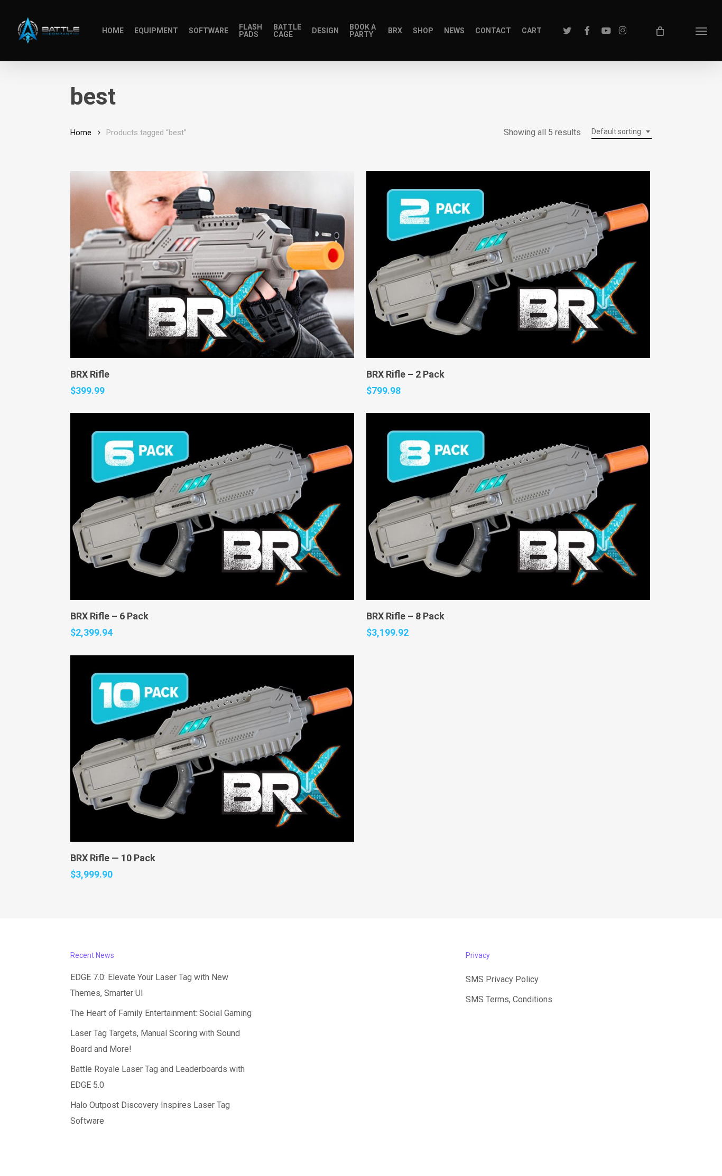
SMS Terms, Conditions (509, 999)
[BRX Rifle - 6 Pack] (212, 506)
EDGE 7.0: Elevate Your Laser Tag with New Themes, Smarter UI (149, 985)
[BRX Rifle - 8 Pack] (508, 506)
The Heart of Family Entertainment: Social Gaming (161, 1013)
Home (80, 132)
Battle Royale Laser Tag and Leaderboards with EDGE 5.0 (157, 1077)
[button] (701, 30)
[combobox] (621, 132)
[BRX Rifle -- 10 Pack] (212, 748)
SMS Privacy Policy (502, 979)
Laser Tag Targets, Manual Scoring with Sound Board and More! (155, 1041)
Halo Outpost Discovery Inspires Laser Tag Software (150, 1113)
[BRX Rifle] (212, 264)
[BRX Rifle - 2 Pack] (508, 264)
